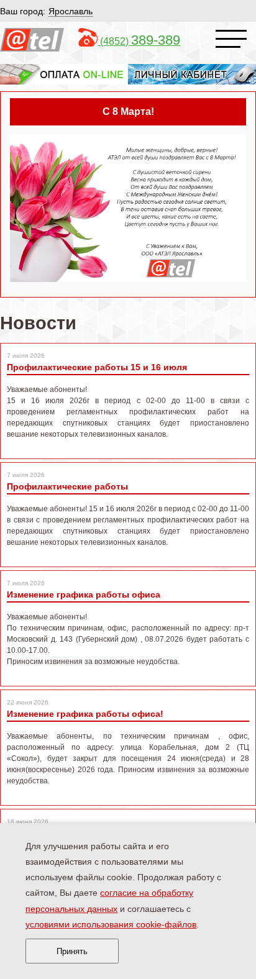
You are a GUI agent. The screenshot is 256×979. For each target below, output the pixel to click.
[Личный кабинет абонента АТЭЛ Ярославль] (192, 73)
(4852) (139, 41)
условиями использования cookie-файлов (110, 924)
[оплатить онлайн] (64, 73)
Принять (72, 951)
